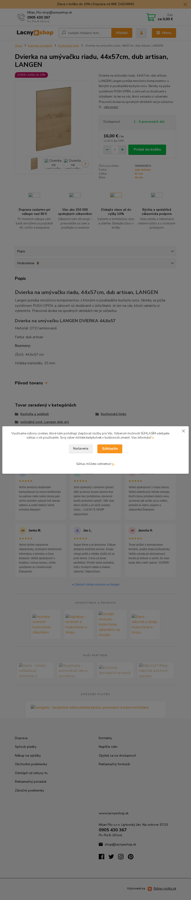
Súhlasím (110, 448)
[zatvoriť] (183, 431)
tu (153, 438)
